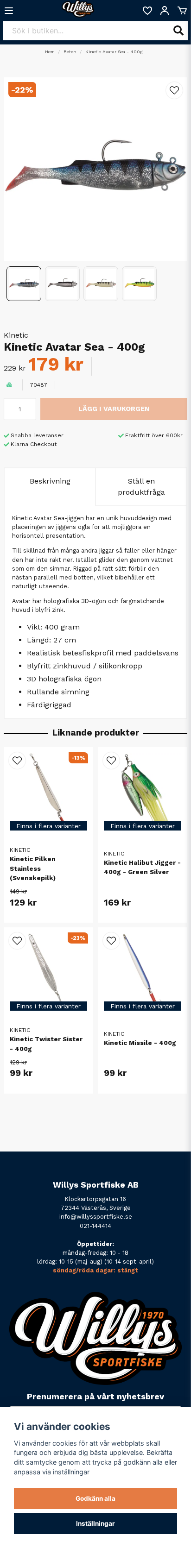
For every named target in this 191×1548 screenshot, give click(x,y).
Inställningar (95, 1523)
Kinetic (16, 335)
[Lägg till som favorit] (147, 10)
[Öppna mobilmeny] (9, 10)
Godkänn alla (95, 1498)
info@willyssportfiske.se (95, 1216)
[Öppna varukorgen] (182, 10)
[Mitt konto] (164, 10)
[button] (174, 90)
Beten (70, 51)
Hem (50, 51)
